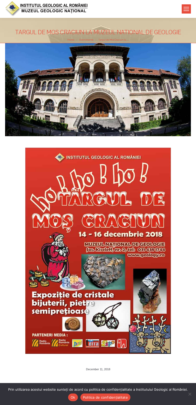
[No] (189, 394)
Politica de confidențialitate (105, 397)
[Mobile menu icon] (186, 9)
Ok (73, 397)
